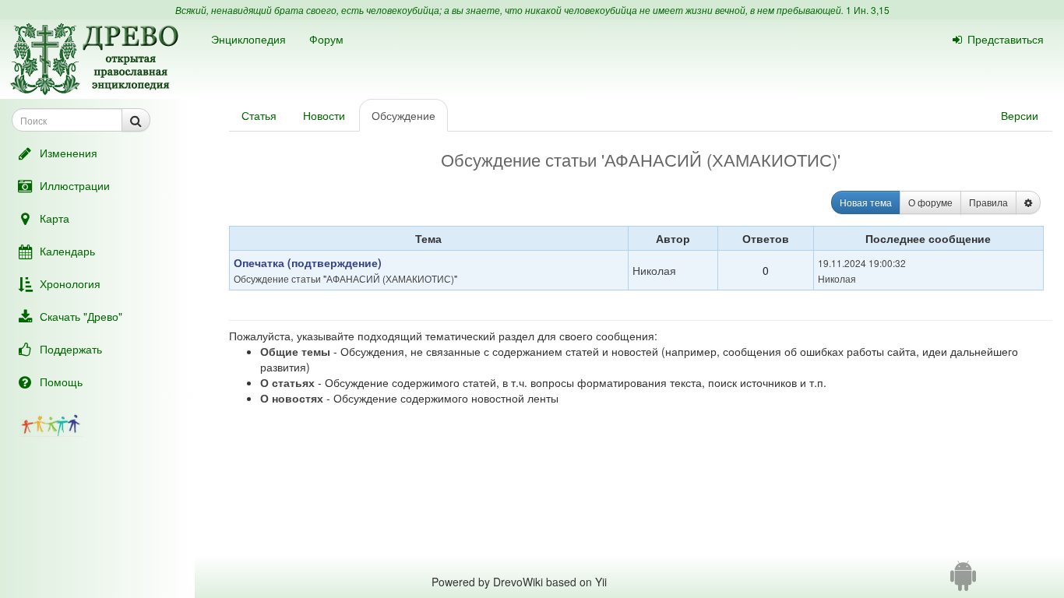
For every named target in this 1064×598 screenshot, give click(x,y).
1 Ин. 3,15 (868, 9)
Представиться (1005, 39)
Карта (54, 218)
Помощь (61, 381)
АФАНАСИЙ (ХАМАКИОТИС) (390, 278)
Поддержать (71, 349)
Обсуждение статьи (277, 278)
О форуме (930, 202)
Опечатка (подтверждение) (308, 262)
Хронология (70, 283)
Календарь (67, 251)
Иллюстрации (75, 185)
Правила (988, 202)
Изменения (68, 152)
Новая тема (866, 202)
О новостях (291, 398)
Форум (326, 39)
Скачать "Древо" (81, 316)
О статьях (287, 382)
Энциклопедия (248, 39)
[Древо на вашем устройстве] (963, 581)
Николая (654, 270)
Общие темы (295, 351)
